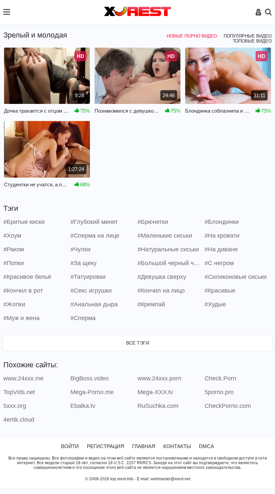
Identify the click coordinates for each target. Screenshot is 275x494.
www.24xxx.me (23, 378)
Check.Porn (220, 378)
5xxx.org (14, 406)
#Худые (215, 304)
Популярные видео (248, 36)
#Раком (13, 249)
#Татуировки (88, 276)
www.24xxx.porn (159, 378)
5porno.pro (219, 392)
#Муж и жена (21, 318)
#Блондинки (222, 222)
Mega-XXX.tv (155, 392)
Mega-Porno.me (92, 392)
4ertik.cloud (18, 419)
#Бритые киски (24, 222)
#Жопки (14, 304)
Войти (70, 446)
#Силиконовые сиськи (236, 276)
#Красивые (220, 290)
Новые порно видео (192, 36)
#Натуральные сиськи (168, 249)
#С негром (219, 263)
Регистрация (105, 446)
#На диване (221, 249)
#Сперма (83, 318)
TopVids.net (19, 392)
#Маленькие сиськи (165, 235)
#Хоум (12, 235)
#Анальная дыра (94, 304)
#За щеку (83, 263)
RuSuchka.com (158, 406)
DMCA (206, 446)
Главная (143, 446)
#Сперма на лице (94, 235)
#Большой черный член (170, 263)
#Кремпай (151, 304)
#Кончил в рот (23, 290)
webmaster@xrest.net (170, 479)
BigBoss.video (89, 378)
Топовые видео (252, 41)
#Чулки (80, 249)
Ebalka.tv (82, 406)
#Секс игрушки (91, 290)
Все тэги (137, 343)
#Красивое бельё (27, 276)
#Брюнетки (153, 222)
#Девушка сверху (162, 276)
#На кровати (222, 235)
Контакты (177, 446)
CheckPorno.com (228, 406)
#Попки (13, 263)
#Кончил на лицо (161, 290)
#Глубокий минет (94, 222)
